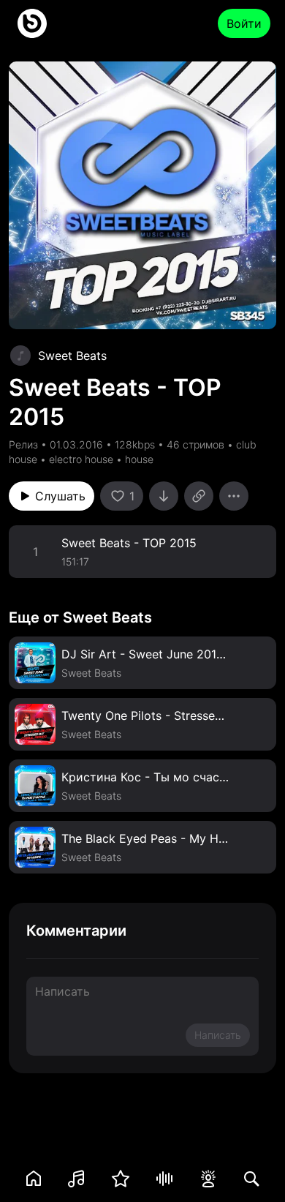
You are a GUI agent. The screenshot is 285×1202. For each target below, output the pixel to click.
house (139, 459)
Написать (217, 1035)
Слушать (60, 496)
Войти (244, 23)
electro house (81, 459)
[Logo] (32, 23)
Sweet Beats (72, 355)
